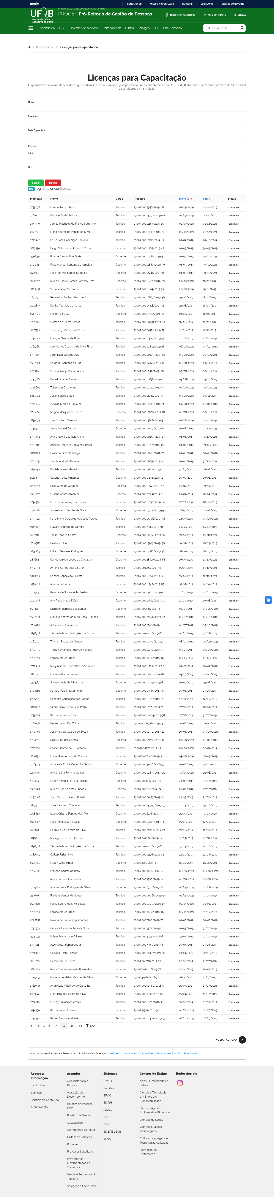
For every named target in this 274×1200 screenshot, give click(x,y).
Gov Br (107, 1081)
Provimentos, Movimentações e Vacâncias (78, 1163)
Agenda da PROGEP (53, 28)
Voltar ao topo (226, 1039)
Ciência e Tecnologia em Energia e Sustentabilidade (153, 1097)
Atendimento (39, 1107)
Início (31, 153)
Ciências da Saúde (151, 1119)
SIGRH (107, 1102)
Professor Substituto (80, 1151)
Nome (31, 102)
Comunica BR (134, 4)
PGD (156, 28)
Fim (30, 167)
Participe (187, 4)
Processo (33, 116)
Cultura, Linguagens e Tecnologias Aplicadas (154, 1140)
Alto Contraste (217, 15)
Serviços (144, 28)
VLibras (242, 15)
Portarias (72, 1144)
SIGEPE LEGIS (112, 1131)
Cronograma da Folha (81, 1129)
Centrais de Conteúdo (45, 1100)
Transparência (111, 28)
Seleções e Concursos (81, 1186)
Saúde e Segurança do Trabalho (81, 1176)
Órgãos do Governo (233, 4)
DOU (106, 1124)
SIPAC (107, 1095)
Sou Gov (108, 1088)
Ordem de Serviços (79, 1137)
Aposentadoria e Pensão (77, 1083)
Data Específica (36, 130)
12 (80, 1026)
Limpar (53, 183)
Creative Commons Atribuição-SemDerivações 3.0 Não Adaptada (151, 1053)
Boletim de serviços (84, 28)
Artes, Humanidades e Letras (154, 1083)
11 (72, 1026)
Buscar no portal (218, 28)
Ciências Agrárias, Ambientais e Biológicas (155, 1110)
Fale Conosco (172, 28)
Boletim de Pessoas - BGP (80, 1106)
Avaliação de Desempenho (76, 1095)
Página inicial (44, 47)
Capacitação (75, 1122)
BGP (106, 1117)
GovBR (34, 4)
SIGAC (107, 1110)
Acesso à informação (162, 4)
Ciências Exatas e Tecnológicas (151, 1129)
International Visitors (182, 15)
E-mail (129, 28)
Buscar (36, 183)
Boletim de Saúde (78, 1115)
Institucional (38, 1085)
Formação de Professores (148, 1152)
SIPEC (107, 1138)
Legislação (207, 4)
